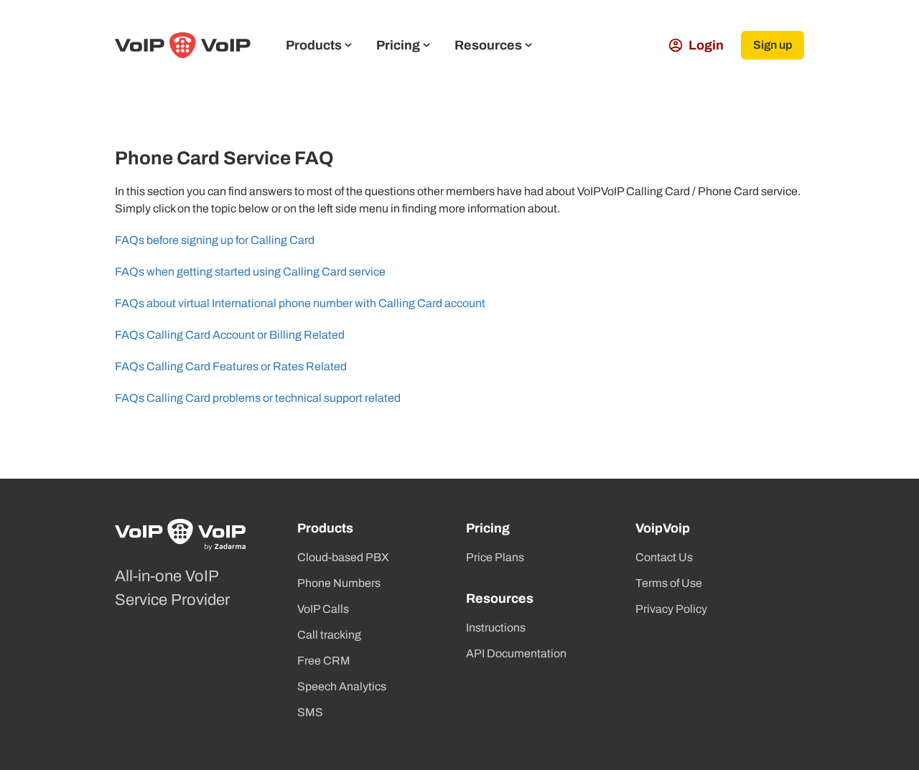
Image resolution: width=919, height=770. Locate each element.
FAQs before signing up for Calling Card (214, 240)
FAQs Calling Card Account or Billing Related (230, 335)
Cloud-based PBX (343, 557)
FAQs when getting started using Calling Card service (250, 272)
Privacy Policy (671, 609)
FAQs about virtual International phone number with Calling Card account (300, 303)
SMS (310, 712)
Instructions (496, 627)
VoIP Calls (323, 609)
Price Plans (495, 557)
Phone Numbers (339, 583)
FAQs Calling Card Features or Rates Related (231, 366)
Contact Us (664, 557)
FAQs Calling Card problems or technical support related (258, 398)
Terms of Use (668, 583)
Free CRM (323, 660)
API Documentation (516, 653)
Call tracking (329, 635)
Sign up (772, 45)
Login (706, 45)
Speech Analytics (341, 686)
